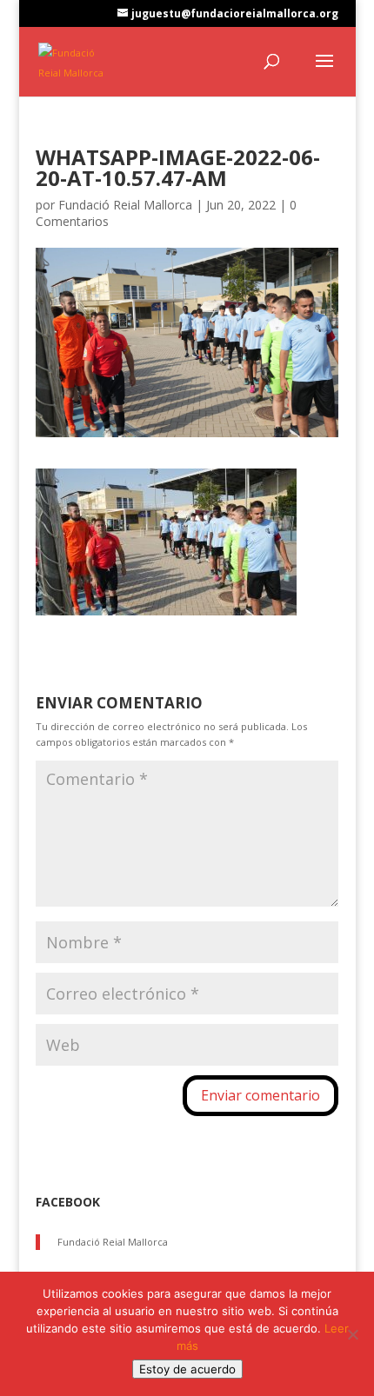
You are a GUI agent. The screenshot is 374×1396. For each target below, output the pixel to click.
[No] (352, 1334)
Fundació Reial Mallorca (125, 204)
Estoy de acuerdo (187, 1369)
